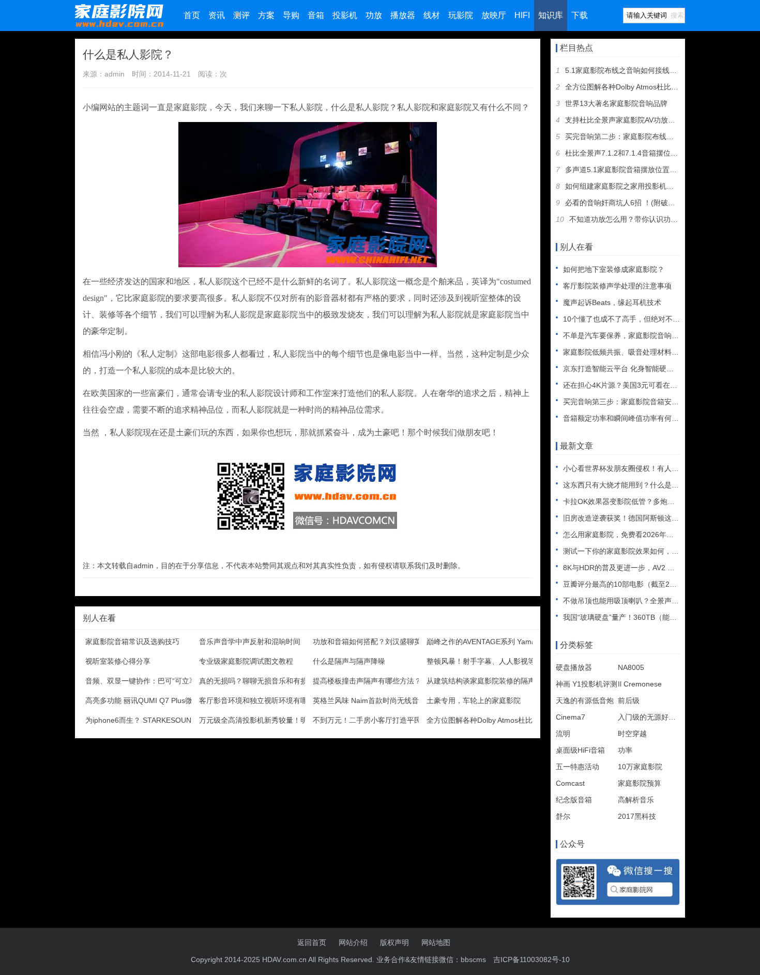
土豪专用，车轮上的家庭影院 (474, 700)
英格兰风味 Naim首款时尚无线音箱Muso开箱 (386, 700)
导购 (291, 15)
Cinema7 (570, 717)
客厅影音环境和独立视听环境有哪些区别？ (268, 700)
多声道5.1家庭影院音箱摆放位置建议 (624, 169)
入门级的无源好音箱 (650, 717)
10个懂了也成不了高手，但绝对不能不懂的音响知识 (647, 319)
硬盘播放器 (574, 667)
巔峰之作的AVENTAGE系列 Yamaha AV (490, 641)
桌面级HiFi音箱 (580, 750)
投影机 (344, 15)
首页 (192, 15)
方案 (266, 15)
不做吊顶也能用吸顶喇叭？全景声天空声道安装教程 (646, 601)
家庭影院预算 (639, 783)
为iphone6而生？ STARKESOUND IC (145, 720)
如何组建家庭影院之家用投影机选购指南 (630, 186)
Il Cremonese (640, 684)
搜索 (677, 15)
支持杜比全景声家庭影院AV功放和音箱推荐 (634, 120)
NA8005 (631, 667)
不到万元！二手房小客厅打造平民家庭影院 (381, 720)
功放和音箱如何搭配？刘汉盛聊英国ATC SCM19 (391, 641)
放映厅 (493, 15)
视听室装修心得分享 (117, 661)
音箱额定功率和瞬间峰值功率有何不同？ (628, 418)
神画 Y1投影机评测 (586, 684)
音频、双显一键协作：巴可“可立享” (142, 681)
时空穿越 (632, 733)
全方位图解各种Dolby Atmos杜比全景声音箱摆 (501, 720)
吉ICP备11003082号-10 (531, 959)
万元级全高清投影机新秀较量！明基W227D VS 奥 (279, 720)
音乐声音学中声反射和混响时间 (249, 641)
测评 (241, 15)
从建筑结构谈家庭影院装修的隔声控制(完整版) (501, 681)
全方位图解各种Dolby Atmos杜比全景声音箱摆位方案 (650, 87)
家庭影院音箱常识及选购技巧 (132, 641)
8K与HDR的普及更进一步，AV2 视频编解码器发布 (644, 567)
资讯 (216, 15)
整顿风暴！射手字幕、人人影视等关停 (488, 661)
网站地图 (435, 942)
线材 (431, 15)
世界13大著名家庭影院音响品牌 (616, 103)
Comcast (570, 783)
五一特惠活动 (577, 767)
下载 (579, 15)
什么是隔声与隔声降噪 (349, 661)
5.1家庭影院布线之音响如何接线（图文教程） (639, 70)
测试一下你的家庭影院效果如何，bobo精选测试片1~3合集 (657, 551)
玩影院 (460, 15)
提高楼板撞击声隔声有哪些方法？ (367, 681)
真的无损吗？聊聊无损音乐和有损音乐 (260, 681)
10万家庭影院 (640, 767)
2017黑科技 (637, 816)
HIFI (522, 15)
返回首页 (311, 942)
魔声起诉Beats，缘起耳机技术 (612, 302)
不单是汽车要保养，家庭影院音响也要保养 (632, 335)
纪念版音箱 (574, 800)
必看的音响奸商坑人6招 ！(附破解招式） (631, 203)
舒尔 (563, 816)
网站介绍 (353, 942)
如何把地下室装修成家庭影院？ (613, 269)
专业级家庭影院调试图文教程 (246, 661)
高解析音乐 (636, 800)
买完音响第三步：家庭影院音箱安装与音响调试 (639, 402)
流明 (563, 733)
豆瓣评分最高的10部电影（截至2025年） (629, 584)
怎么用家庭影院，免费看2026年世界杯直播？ (636, 534)
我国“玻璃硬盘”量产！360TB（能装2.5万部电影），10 (651, 617)
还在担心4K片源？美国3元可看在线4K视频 (632, 385)
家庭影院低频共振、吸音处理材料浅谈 (624, 352)
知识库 (550, 15)
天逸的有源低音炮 (585, 700)
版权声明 (394, 942)
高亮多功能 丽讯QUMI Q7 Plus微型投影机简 (157, 700)
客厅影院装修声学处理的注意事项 (617, 286)
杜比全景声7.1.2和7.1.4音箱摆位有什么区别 (636, 153)
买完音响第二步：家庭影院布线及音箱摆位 (634, 136)
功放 (374, 15)
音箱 (316, 15)
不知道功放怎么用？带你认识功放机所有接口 (641, 219)
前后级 (629, 700)
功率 (625, 750)
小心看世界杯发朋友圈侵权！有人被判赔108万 (638, 468)
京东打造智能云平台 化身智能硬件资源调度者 (636, 368)
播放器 (402, 15)
